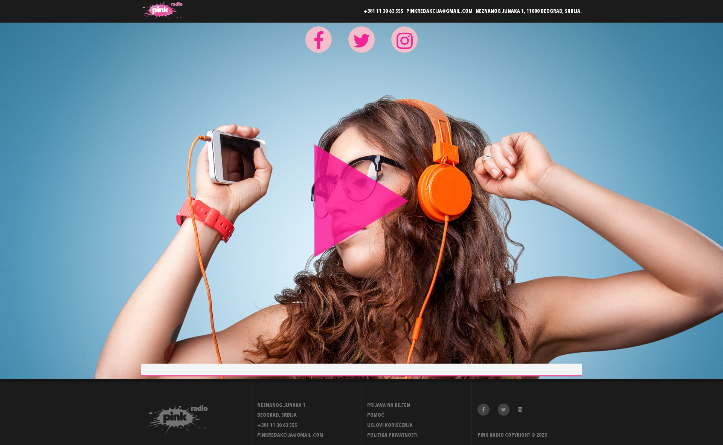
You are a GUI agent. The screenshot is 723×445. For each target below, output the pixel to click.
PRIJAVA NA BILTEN (388, 405)
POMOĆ (375, 415)
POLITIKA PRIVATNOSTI (392, 435)
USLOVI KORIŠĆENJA (390, 425)
